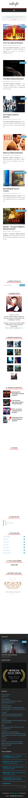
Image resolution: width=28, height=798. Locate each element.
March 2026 (14, 550)
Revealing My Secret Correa (11, 190)
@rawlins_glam (9, 523)
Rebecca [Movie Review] (13, 153)
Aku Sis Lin (4, 719)
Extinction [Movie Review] (9, 655)
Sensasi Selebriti (6, 699)
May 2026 (14, 545)
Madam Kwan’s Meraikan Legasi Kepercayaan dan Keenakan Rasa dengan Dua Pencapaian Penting (14, 735)
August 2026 (14, 536)
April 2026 (14, 547)
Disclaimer (20, 796)
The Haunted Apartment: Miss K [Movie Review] (18, 402)
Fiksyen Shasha (6, 694)
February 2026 (14, 553)
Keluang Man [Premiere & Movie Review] (18, 393)
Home (7, 796)
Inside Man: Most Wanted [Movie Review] (17, 419)
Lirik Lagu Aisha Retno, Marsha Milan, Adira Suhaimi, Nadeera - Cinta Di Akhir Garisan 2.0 (14, 708)
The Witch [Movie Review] (13, 79)
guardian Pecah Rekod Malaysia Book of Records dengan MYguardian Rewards (12, 715)
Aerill (3, 725)
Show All (4, 748)
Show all (14, 19)
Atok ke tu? (5, 696)
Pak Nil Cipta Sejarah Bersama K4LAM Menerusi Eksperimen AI (11, 702)
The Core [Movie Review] (13, 43)
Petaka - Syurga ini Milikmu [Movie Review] (14, 228)
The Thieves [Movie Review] (10, 116)
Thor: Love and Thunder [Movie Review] (17, 410)
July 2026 (14, 539)
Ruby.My (4, 740)
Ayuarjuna (4, 712)
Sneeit (24, 787)
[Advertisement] (14, 260)
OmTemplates (15, 793)
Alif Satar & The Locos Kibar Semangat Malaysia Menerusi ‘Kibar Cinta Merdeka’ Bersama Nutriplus (12, 743)
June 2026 (14, 542)
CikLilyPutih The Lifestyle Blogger (10, 732)
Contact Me (13, 796)
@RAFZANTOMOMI (6, 706)
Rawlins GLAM (7, 45)
